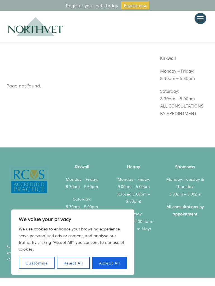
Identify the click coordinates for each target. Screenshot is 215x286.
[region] (72, 242)
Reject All (73, 263)
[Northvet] (35, 35)
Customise (36, 263)
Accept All (109, 263)
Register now (135, 5)
